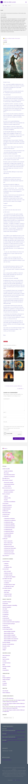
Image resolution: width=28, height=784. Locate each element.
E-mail (5, 417)
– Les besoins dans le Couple (9, 584)
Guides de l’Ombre (6, 679)
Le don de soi (5, 625)
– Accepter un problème (8, 471)
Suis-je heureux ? (6, 555)
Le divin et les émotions (7, 620)
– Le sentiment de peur (7, 529)
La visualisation (6, 614)
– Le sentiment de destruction (9, 525)
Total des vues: (5, 750)
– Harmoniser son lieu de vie (8, 490)
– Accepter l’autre (6, 590)
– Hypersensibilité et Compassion (10, 636)
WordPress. (18, 780)
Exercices (4, 657)
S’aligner (4, 649)
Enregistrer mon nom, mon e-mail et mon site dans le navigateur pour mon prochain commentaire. (13, 428)
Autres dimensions (6, 655)
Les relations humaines (7, 588)
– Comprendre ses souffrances (9, 520)
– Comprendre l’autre (7, 594)
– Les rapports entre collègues (9, 576)
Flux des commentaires (6, 759)
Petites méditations (6, 692)
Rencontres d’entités (7, 666)
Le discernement (6, 618)
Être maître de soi (6, 478)
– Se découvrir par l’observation (9, 548)
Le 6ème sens (5, 616)
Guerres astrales (6, 659)
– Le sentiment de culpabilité (8, 524)
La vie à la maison (6, 561)
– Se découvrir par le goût (8, 551)
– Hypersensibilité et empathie (9, 635)
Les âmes (4, 661)
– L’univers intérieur (7, 486)
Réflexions (5, 685)
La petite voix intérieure (7, 505)
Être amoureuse (10, 698)
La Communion (5, 612)
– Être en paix (6, 472)
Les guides (5, 683)
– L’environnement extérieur (8, 484)
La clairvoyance (5, 610)
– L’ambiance (5, 563)
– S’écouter (5, 499)
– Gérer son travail (7, 571)
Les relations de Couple (7, 578)
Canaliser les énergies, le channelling (10, 605)
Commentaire (6, 398)
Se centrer (5, 648)
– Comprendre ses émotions (9, 518)
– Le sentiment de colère (8, 522)
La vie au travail (5, 569)
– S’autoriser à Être (7, 498)
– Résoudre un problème (8, 492)
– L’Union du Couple (7, 580)
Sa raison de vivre (6, 514)
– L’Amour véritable (7, 536)
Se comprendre (6, 516)
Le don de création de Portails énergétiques (11, 621)
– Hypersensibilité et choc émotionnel (10, 638)
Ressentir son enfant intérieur (8, 644)
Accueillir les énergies (7, 601)
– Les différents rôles (7, 567)
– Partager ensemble (7, 596)
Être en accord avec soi (7, 488)
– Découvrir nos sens (7, 544)
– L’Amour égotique (7, 535)
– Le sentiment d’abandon (8, 533)
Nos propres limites (6, 512)
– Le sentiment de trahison (8, 531)
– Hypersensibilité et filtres (8, 633)
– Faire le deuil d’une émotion (9, 474)
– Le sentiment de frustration (9, 527)
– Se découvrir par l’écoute (8, 546)
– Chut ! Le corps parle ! (8, 540)
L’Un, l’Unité (5, 609)
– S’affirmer (5, 496)
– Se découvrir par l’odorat (8, 550)
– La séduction (6, 582)
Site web (5, 421)
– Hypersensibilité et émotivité (9, 631)
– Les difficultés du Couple (8, 586)
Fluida (13, 780)
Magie (4, 664)
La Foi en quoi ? (6, 503)
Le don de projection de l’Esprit (9, 623)
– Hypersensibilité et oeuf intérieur (10, 640)
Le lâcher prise (5, 510)
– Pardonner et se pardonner (9, 476)
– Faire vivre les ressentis (8, 482)
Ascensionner (5, 603)
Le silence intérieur (6, 627)
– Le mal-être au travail (7, 575)
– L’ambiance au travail (7, 573)
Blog (6, 5)
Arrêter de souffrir (6, 468)
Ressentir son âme (6, 646)
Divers (4, 675)
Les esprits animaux (6, 662)
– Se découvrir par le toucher (9, 553)
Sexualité (4, 668)
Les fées (4, 681)
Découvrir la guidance (7, 607)
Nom (4, 412)
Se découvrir (5, 538)
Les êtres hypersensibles (7, 629)
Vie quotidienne (6, 670)
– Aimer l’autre (6, 592)
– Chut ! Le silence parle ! (8, 542)
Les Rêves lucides (11, 38)
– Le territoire (6, 565)
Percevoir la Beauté (6, 642)
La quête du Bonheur (7, 509)
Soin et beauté (5, 690)
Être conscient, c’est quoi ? (8, 480)
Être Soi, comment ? (6, 493)
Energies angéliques (7, 677)
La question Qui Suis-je (7, 507)
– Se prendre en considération (9, 501)
